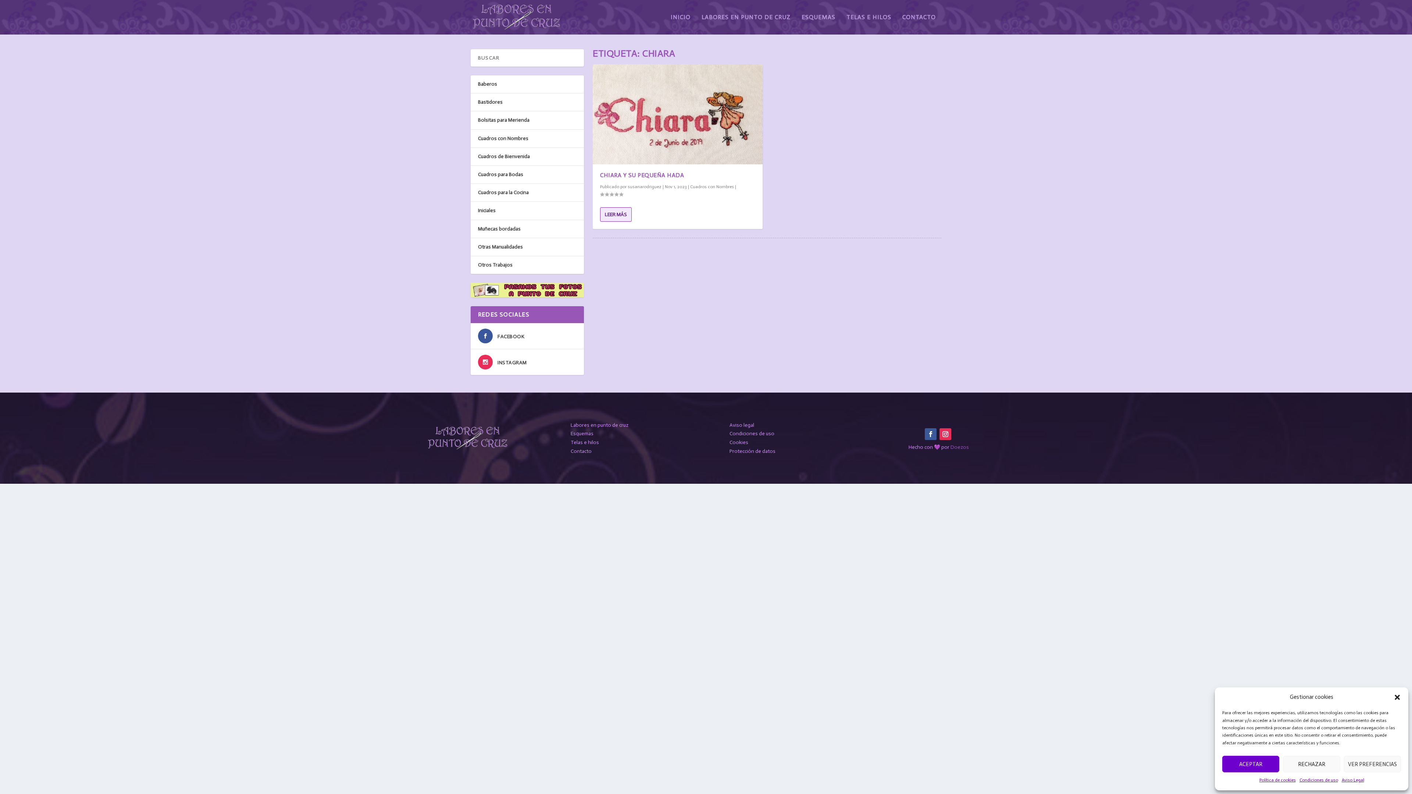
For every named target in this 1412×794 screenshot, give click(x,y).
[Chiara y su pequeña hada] (678, 114)
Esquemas (818, 17)
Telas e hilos (585, 442)
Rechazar (1311, 764)
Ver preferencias (1372, 764)
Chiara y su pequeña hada (642, 175)
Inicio (681, 17)
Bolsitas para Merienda (504, 120)
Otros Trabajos (495, 265)
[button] (1397, 697)
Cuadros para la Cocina (503, 192)
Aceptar (1250, 764)
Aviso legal (742, 425)
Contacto (919, 17)
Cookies (739, 442)
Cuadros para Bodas (500, 174)
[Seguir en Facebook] (931, 434)
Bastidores (490, 102)
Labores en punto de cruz (599, 425)
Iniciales (487, 210)
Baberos (487, 84)
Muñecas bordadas (499, 229)
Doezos (960, 447)
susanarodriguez (645, 186)
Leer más (616, 214)
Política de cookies (1277, 780)
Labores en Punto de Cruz (746, 17)
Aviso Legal (1353, 780)
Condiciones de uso (1318, 780)
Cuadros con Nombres (712, 186)
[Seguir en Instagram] (945, 434)
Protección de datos (752, 451)
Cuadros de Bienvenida (504, 156)
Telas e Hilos (868, 17)
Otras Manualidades (500, 247)
